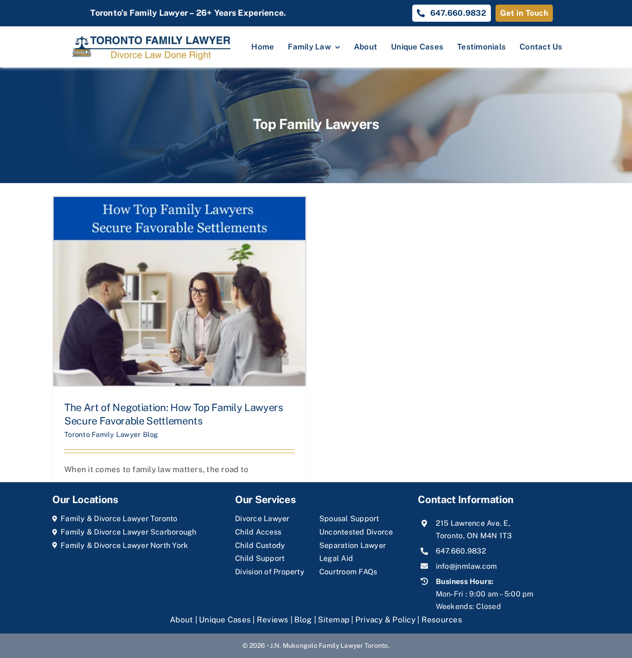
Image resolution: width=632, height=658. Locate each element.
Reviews (273, 619)
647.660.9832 (461, 551)
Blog (303, 619)
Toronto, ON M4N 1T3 (474, 535)
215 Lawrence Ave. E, (473, 523)
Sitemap (333, 619)
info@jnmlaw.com (466, 566)
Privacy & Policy (385, 619)
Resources (441, 619)
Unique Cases (225, 619)
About (182, 619)
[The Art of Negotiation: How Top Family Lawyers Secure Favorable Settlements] (179, 291)
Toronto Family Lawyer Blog (111, 434)
